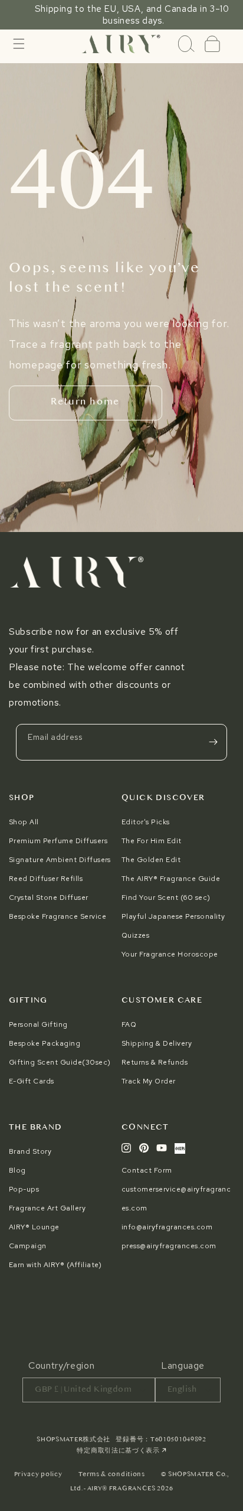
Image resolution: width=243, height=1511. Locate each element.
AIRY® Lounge (34, 1227)
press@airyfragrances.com (168, 1246)
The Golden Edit (150, 859)
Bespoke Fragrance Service (57, 916)
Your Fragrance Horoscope (169, 954)
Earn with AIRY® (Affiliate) (55, 1264)
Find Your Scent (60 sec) (166, 897)
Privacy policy (38, 1474)
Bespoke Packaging (44, 1043)
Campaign (28, 1246)
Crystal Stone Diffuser (48, 897)
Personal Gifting (38, 1024)
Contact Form (146, 1170)
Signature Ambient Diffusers (60, 859)
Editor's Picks (145, 822)
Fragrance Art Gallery (47, 1208)
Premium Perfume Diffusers (58, 841)
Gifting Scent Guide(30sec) (59, 1062)
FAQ (128, 1024)
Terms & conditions (111, 1474)
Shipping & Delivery (156, 1043)
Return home (85, 402)
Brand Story (30, 1151)
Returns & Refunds (154, 1062)
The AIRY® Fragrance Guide (170, 878)
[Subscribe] (213, 742)
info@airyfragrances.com (166, 1227)
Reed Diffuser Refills (46, 878)
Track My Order (148, 1081)
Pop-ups (24, 1189)
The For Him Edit (151, 841)
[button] (19, 43)
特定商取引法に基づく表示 (119, 1451)
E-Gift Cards (31, 1081)
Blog (17, 1170)
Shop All (24, 822)
